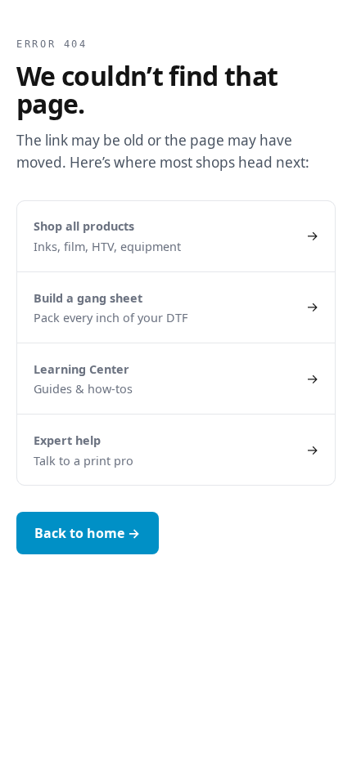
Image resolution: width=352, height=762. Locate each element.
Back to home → (87, 533)
